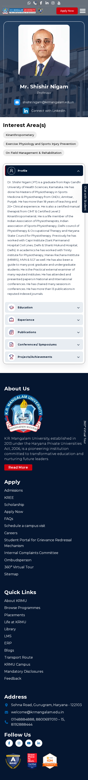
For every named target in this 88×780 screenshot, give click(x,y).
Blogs (9, 650)
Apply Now (67, 10)
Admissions (13, 490)
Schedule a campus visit (24, 526)
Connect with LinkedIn (48, 111)
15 (62, 719)
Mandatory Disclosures (23, 671)
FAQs (8, 519)
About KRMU (15, 601)
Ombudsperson (17, 560)
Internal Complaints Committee (31, 553)
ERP (8, 643)
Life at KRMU (15, 622)
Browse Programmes (22, 608)
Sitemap (11, 574)
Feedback (12, 678)
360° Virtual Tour (85, 432)
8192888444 (21, 724)
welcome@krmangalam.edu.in (37, 712)
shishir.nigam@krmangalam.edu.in (48, 102)
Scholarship (14, 505)
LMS (8, 636)
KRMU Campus (17, 664)
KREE (9, 498)
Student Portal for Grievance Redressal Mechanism (38, 543)
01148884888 (22, 719)
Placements (14, 615)
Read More (18, 467)
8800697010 (46, 719)
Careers (10, 533)
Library (10, 629)
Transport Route (18, 657)
